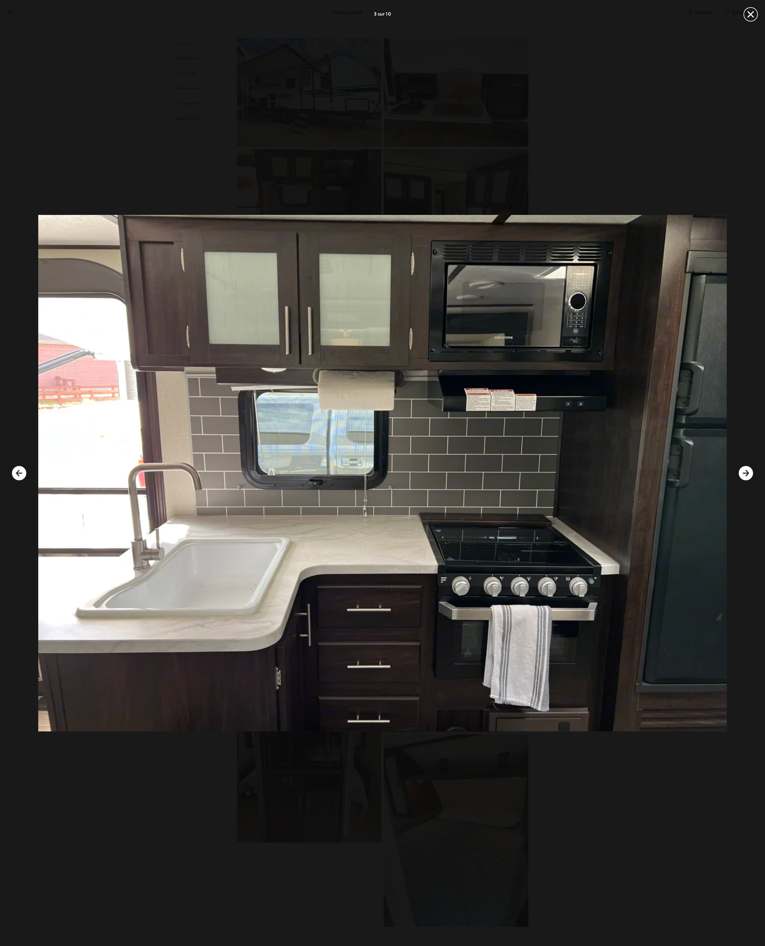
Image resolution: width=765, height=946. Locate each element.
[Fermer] (750, 14)
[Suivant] (746, 473)
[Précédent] (19, 473)
